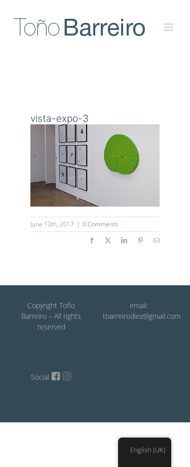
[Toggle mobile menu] (169, 21)
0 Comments (100, 224)
